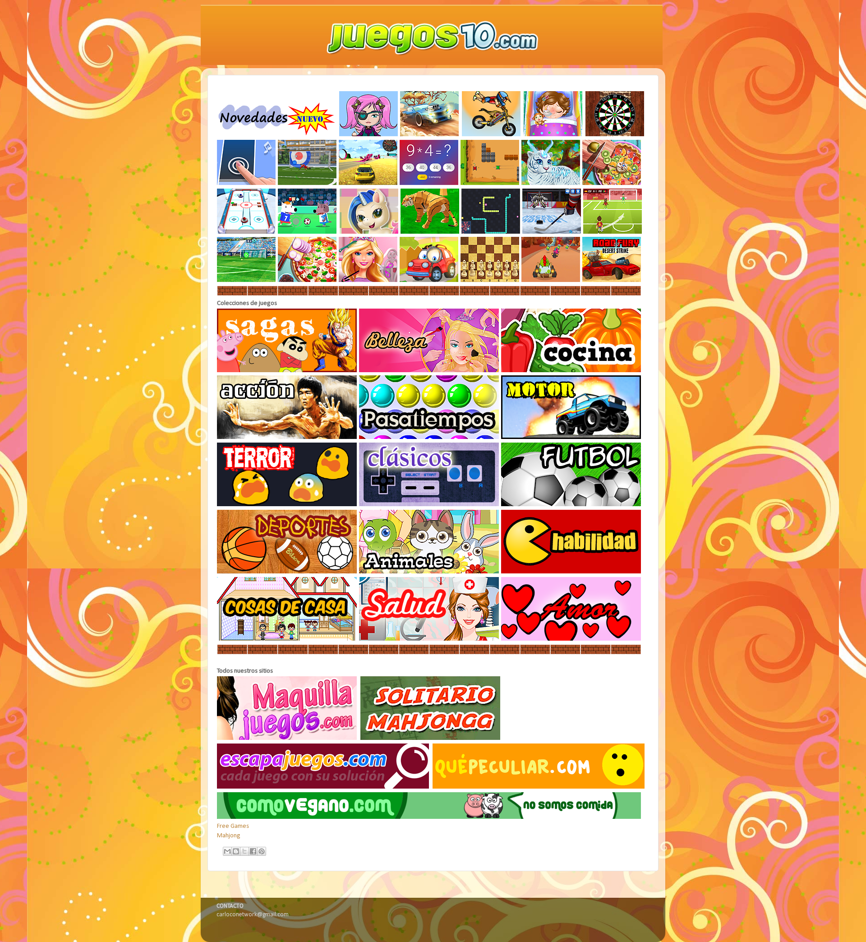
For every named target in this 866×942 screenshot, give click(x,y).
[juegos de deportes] (287, 571)
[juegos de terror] (287, 504)
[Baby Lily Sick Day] (554, 134)
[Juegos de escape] (324, 787)
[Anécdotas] (539, 787)
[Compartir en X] (244, 851)
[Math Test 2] (429, 183)
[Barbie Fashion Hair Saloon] (368, 280)
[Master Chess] (490, 280)
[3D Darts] (615, 134)
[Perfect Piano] (246, 183)
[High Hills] (430, 134)
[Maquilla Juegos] (288, 738)
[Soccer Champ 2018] (308, 232)
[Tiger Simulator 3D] (430, 232)
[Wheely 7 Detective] (429, 280)
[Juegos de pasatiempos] (429, 437)
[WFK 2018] (613, 232)
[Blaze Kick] (307, 183)
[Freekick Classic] (246, 280)
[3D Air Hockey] (246, 232)
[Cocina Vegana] (429, 817)
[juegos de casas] (287, 639)
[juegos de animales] (429, 571)
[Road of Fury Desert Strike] (612, 280)
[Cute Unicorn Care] (369, 232)
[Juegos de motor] (571, 437)
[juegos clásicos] (429, 504)
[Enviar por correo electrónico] (227, 851)
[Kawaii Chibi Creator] (369, 134)
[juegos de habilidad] (571, 571)
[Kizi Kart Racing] (551, 280)
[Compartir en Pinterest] (261, 851)
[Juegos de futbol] (571, 504)
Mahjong (228, 835)
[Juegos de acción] (287, 437)
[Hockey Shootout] (552, 232)
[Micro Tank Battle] (490, 183)
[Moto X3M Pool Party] (492, 134)
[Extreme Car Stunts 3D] (368, 183)
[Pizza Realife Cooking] (307, 280)
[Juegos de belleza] (429, 370)
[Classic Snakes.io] (491, 232)
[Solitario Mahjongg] (431, 738)
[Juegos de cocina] (571, 370)
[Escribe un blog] (235, 851)
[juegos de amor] (571, 639)
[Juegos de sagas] (287, 370)
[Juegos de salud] (429, 639)
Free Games (233, 826)
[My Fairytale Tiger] (551, 183)
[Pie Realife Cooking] (612, 183)
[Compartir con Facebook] (253, 851)
